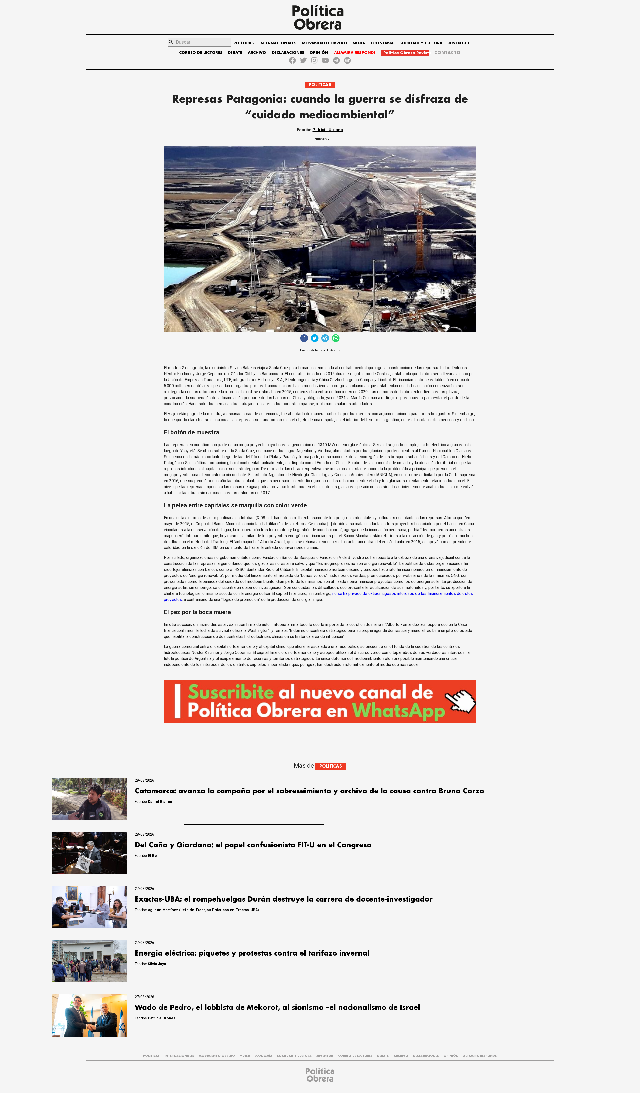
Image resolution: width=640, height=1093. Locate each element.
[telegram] (325, 338)
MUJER (359, 43)
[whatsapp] (336, 338)
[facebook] (304, 338)
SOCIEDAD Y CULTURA (421, 43)
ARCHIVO (257, 53)
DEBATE (235, 53)
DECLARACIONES (288, 53)
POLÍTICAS (244, 43)
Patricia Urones (327, 129)
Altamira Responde (480, 1056)
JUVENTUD (458, 43)
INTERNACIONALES (278, 43)
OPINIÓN (319, 53)
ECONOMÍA (382, 43)
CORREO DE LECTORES (200, 53)
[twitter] (315, 338)
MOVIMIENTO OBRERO (324, 43)
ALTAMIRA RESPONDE (355, 53)
